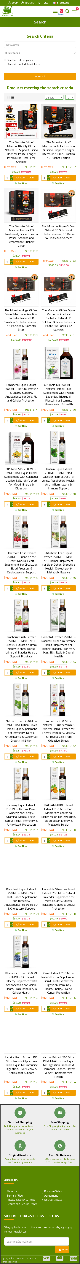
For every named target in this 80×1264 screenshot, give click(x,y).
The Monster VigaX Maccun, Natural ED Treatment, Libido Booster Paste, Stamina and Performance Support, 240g (21, 236)
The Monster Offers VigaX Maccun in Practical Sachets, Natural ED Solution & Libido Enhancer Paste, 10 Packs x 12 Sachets (58, 320)
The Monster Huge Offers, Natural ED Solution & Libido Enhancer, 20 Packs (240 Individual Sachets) (59, 232)
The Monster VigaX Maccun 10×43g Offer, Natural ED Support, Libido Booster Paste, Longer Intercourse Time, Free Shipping (21, 152)
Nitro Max (10, 167)
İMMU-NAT (10, 410)
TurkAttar (47, 261)
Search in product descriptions (23, 64)
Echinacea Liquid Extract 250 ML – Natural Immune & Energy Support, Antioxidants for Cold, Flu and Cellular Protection (21, 392)
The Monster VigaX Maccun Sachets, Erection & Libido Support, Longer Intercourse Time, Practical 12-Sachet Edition (58, 150)
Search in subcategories (20, 60)
